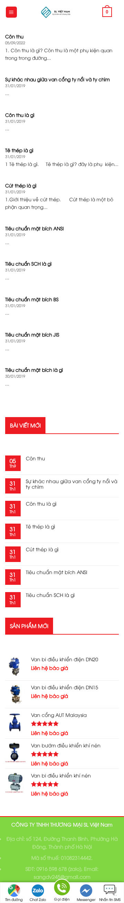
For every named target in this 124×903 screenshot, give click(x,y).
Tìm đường (14, 899)
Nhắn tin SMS (110, 899)
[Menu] (11, 12)
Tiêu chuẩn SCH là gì (50, 595)
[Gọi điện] (62, 888)
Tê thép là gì (40, 526)
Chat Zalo (38, 899)
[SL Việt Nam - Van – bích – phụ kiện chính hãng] (56, 12)
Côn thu (35, 458)
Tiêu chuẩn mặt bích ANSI (56, 572)
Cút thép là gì (42, 549)
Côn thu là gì (41, 504)
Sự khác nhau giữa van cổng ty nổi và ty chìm (71, 484)
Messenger (86, 899)
